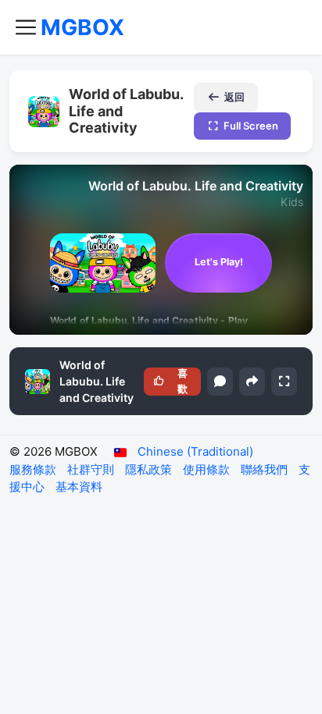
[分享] (252, 382)
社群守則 (92, 469)
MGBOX (82, 27)
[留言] (220, 382)
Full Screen (251, 125)
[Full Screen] (284, 382)
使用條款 (208, 469)
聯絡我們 (266, 469)
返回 (234, 97)
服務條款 (34, 469)
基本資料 (78, 486)
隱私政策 (150, 469)
